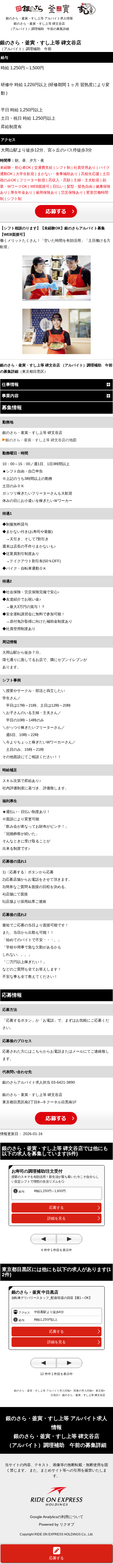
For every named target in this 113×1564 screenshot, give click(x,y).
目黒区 (55, 1395)
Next (69, 1239)
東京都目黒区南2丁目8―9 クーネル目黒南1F (39, 1102)
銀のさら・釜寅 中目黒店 (35, 1292)
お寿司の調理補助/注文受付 (37, 1171)
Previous (43, 1239)
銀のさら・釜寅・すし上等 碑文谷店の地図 (41, 440)
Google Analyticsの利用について (56, 1517)
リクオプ (67, 1524)
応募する (56, 1207)
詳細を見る (56, 1218)
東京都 (100, 1390)
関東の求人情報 (83, 1390)
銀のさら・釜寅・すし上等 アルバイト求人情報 (42, 1390)
